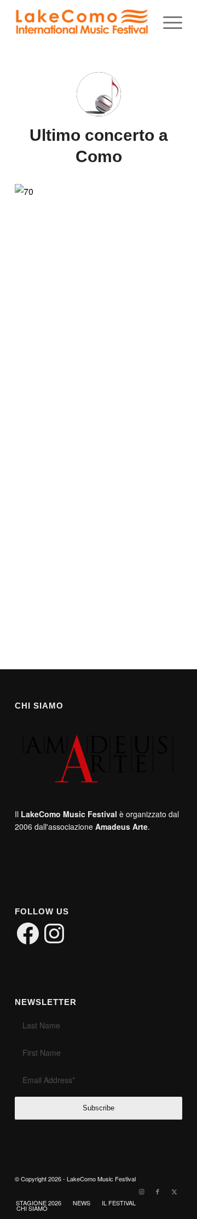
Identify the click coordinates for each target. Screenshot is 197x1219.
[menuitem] (167, 22)
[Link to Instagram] (141, 1191)
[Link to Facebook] (157, 1191)
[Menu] (167, 22)
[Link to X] (174, 1191)
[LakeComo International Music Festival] (82, 22)
